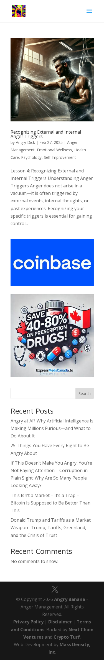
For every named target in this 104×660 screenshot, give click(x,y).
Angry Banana (69, 599)
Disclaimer (60, 622)
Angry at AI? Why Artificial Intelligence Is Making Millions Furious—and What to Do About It (52, 428)
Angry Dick (25, 142)
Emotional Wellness (54, 149)
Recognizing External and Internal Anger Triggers (46, 134)
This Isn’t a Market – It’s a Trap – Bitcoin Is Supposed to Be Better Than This (50, 502)
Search (84, 393)
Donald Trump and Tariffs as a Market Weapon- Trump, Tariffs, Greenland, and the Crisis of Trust (51, 527)
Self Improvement (60, 157)
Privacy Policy (28, 622)
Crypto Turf (67, 637)
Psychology (31, 157)
